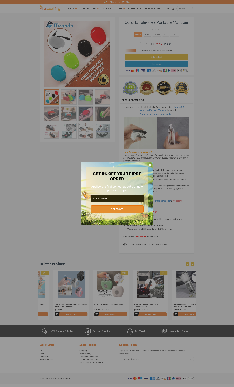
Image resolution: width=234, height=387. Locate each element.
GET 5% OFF (117, 209)
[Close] (150, 165)
